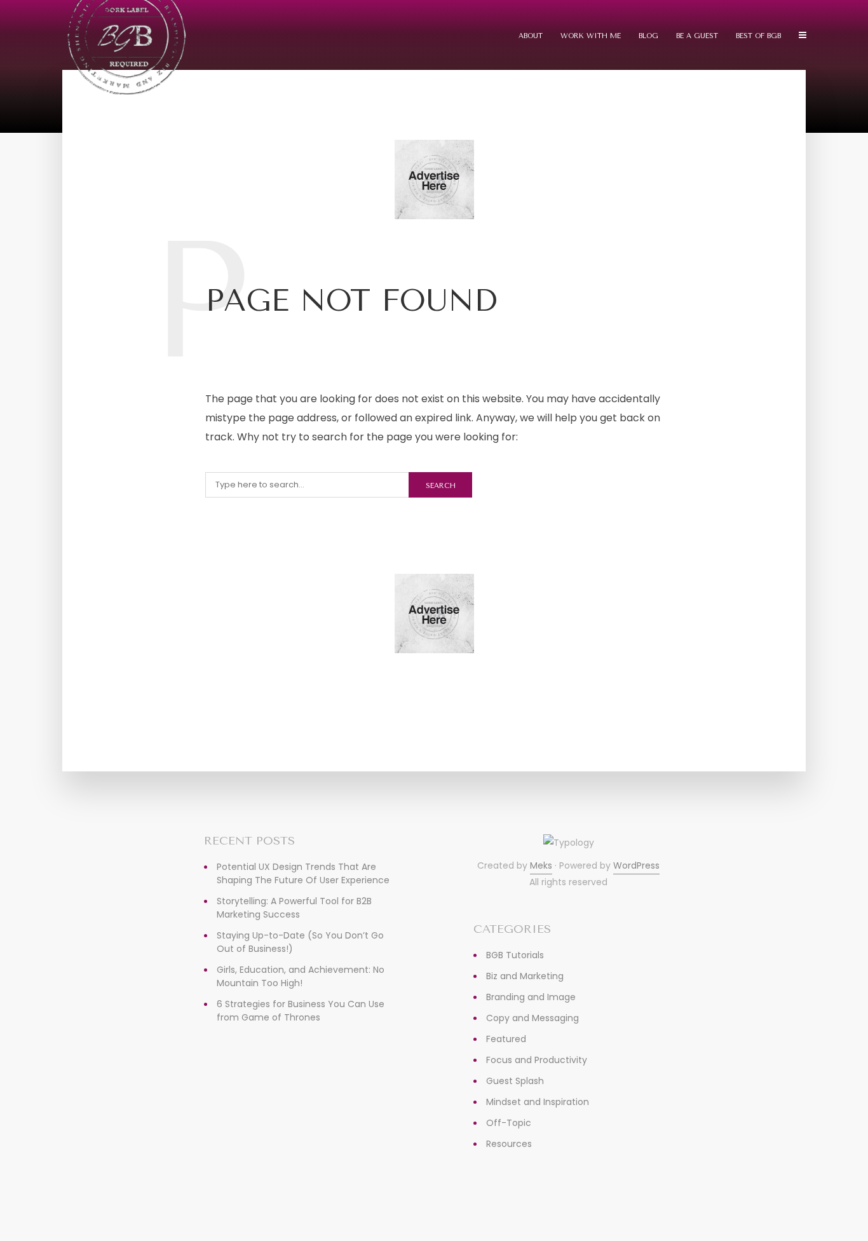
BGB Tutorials (515, 955)
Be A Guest (697, 36)
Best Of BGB (758, 36)
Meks (541, 865)
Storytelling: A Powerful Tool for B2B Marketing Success (294, 908)
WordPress (636, 865)
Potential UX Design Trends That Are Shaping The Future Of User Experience (303, 873)
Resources (509, 1143)
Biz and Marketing (525, 976)
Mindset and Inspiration (537, 1101)
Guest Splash (515, 1081)
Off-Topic (508, 1122)
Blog (648, 36)
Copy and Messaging (532, 1018)
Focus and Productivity (536, 1060)
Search (441, 486)
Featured (506, 1039)
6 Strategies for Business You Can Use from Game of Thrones (300, 1011)
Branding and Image (531, 997)
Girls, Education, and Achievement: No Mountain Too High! (300, 976)
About (531, 36)
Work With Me (590, 36)
